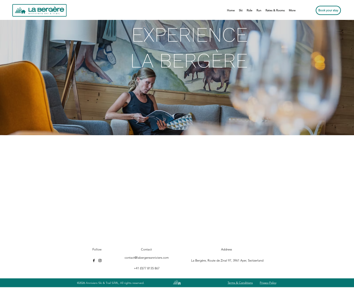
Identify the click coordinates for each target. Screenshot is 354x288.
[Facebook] (94, 260)
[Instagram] (100, 260)
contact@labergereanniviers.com (147, 257)
